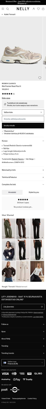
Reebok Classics (9, 83)
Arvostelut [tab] (12, 192)
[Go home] (23, 8)
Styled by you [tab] (34, 192)
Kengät (4, 287)
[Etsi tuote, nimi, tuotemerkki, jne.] (7, 8)
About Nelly (5, 339)
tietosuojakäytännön (9, 315)
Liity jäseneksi (8, 307)
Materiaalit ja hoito (9, 170)
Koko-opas (6, 98)
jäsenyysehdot (38, 312)
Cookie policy (32, 398)
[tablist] (23, 192)
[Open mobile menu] (2, 8)
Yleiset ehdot (5, 398)
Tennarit (9, 14)
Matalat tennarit (21, 287)
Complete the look (9, 184)
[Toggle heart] (39, 77)
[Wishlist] (38, 8)
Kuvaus (4, 141)
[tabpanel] (23, 203)
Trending (4, 346)
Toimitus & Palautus (9, 177)
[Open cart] (43, 8)
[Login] (33, 8)
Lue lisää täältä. (38, 317)
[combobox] (23, 112)
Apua (3, 331)
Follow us (4, 324)
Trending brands (7, 353)
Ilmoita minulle (9, 126)
